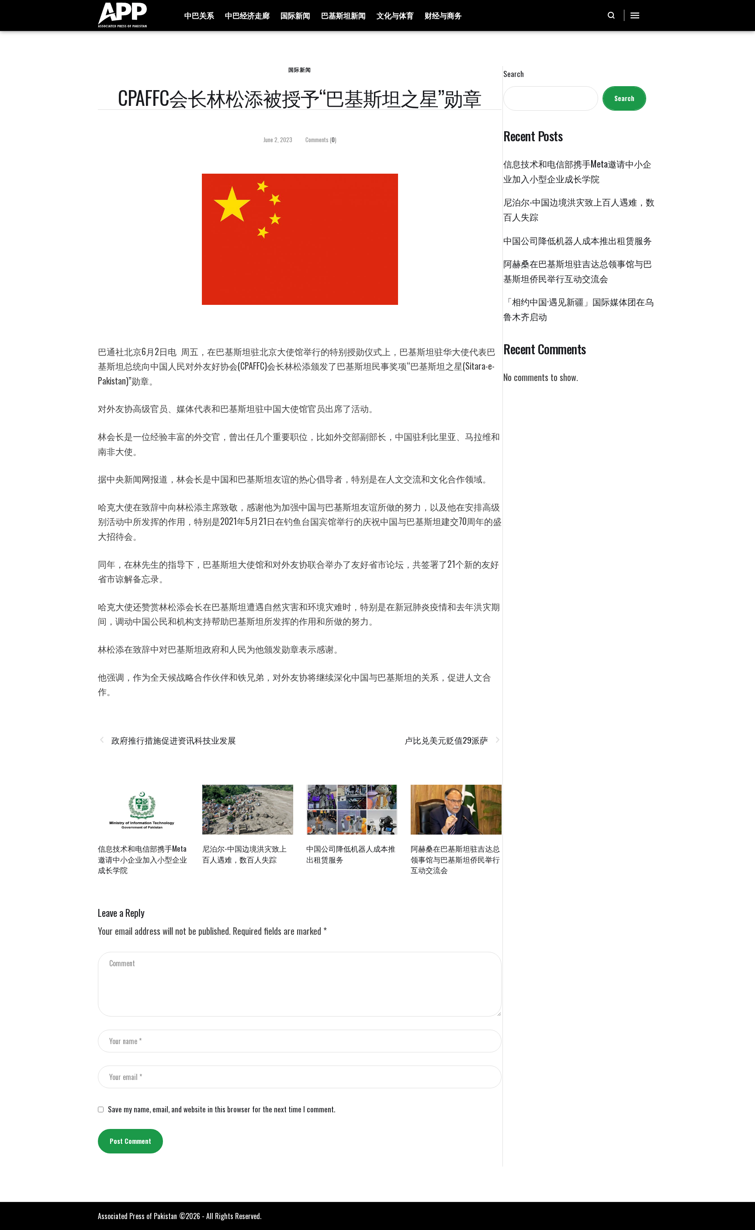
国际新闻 (299, 69)
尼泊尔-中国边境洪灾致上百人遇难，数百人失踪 (244, 854)
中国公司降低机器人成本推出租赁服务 (350, 854)
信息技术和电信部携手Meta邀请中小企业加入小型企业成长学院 (142, 859)
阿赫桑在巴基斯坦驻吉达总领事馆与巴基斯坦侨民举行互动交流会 (455, 859)
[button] (611, 15)
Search (513, 74)
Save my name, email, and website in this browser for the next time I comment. (221, 1109)
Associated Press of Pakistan (137, 1216)
